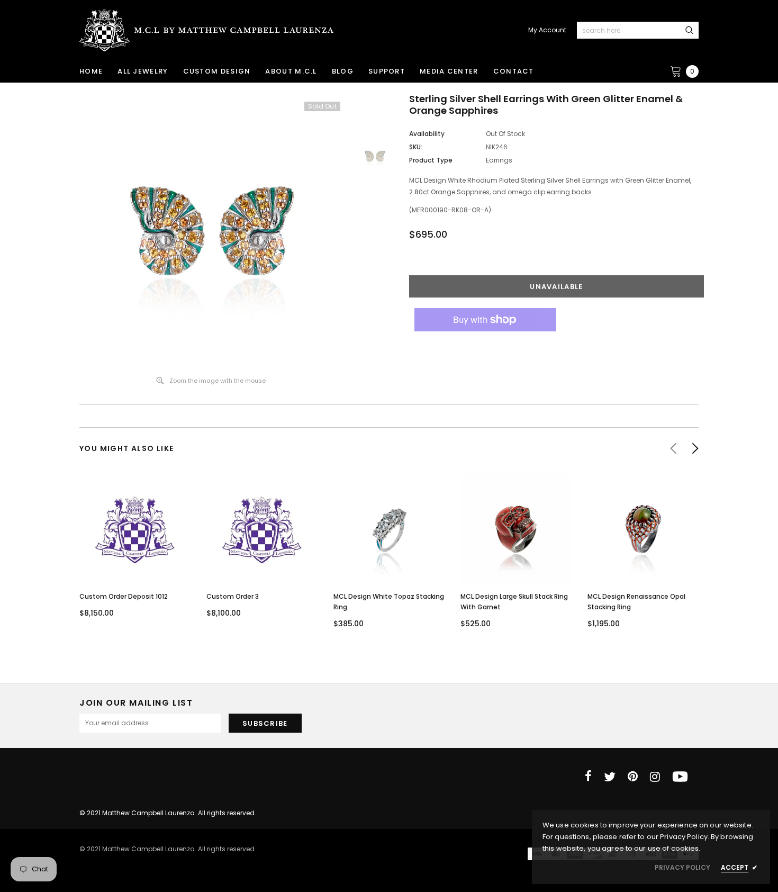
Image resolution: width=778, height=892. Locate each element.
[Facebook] (588, 776)
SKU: (415, 146)
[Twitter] (610, 776)
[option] (211, 230)
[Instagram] (655, 776)
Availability (427, 133)
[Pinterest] (633, 776)
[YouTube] (680, 776)
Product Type (431, 160)
